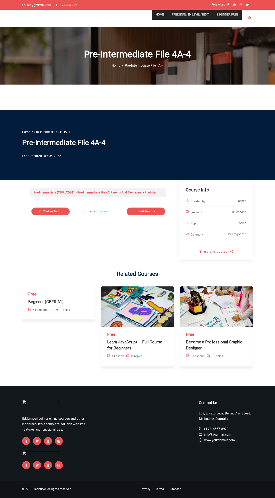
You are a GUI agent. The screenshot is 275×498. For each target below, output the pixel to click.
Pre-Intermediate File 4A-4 (162, 192)
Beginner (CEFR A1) (46, 301)
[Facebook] (228, 5)
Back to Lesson (98, 211)
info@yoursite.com (39, 5)
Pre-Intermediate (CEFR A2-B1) (54, 192)
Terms (159, 489)
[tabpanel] (98, 200)
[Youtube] (234, 5)
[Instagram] (241, 5)
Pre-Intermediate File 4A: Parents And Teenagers (110, 192)
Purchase (175, 489)
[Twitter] (247, 5)
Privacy (145, 489)
